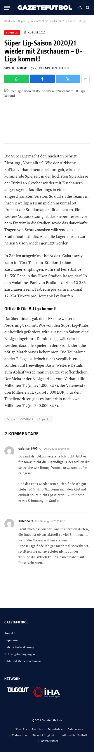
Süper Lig (12, 32)
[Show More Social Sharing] (85, 79)
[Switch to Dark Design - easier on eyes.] (80, 8)
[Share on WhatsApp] (16, 79)
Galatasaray (75, 729)
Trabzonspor (20, 735)
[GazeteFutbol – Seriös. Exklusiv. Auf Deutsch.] (45, 7)
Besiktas (37, 729)
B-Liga (11, 419)
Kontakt (9, 633)
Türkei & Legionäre (45, 735)
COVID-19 (26, 419)
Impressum (11, 640)
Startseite (10, 21)
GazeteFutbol (49, 741)
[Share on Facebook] (42, 79)
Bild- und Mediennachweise (23, 661)
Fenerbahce (55, 729)
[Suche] (87, 8)
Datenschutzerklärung (19, 647)
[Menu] (7, 8)
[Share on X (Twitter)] (68, 79)
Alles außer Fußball (74, 735)
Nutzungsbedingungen (19, 654)
